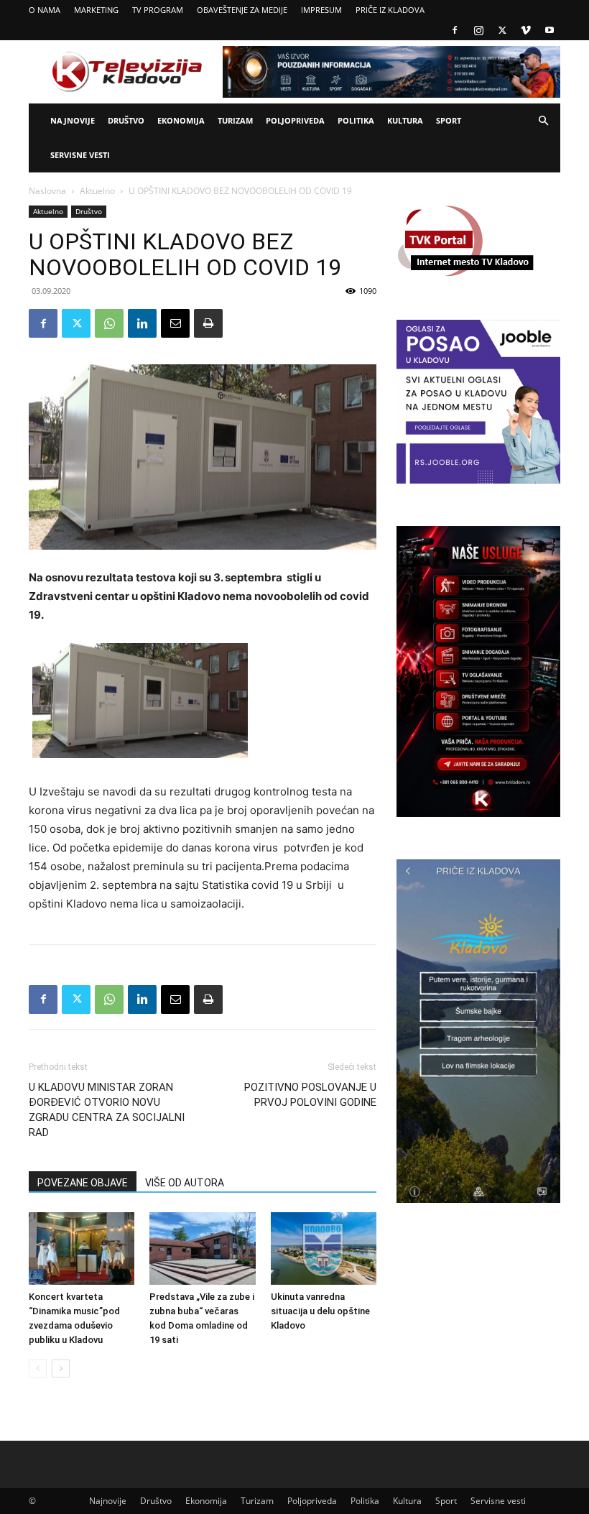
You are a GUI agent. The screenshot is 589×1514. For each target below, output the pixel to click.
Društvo (126, 120)
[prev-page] (38, 1368)
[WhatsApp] (109, 323)
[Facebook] (454, 30)
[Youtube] (549, 30)
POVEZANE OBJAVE (82, 1182)
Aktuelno (97, 191)
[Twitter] (502, 30)
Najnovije (72, 120)
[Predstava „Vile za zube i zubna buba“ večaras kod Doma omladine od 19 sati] (202, 1248)
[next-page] (61, 1368)
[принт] (208, 323)
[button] (543, 121)
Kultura (405, 120)
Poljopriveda (295, 120)
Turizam (235, 120)
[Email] (175, 323)
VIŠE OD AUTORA (184, 1182)
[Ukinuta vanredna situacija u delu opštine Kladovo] (323, 1248)
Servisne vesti (80, 154)
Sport (448, 120)
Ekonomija (181, 120)
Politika (356, 120)
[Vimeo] (526, 30)
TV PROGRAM (157, 9)
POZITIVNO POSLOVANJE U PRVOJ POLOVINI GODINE (310, 1095)
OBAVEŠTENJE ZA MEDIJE (242, 9)
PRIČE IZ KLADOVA (390, 9)
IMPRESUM (321, 9)
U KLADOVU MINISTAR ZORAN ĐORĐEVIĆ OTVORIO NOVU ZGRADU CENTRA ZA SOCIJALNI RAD (107, 1110)
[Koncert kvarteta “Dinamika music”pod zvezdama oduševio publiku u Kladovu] (81, 1248)
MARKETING (96, 9)
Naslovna (47, 191)
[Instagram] (478, 30)
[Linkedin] (142, 323)
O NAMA (44, 9)
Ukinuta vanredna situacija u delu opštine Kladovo (320, 1311)
